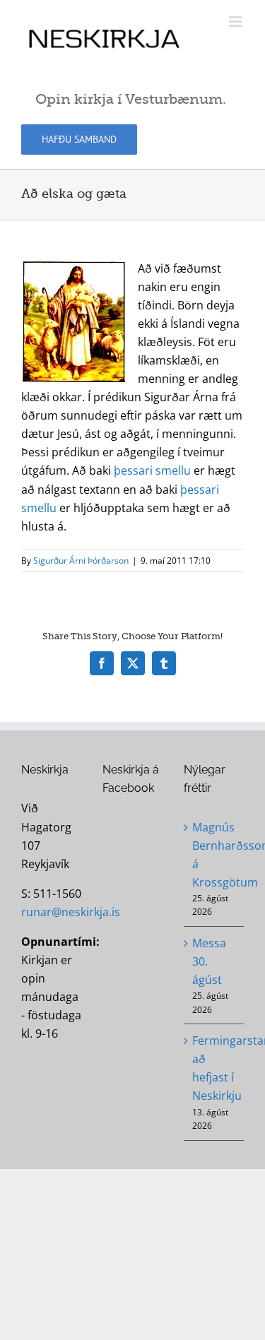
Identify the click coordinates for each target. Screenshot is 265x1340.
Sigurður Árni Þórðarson (81, 561)
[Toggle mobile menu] (236, 21)
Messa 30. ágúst (209, 961)
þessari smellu (152, 470)
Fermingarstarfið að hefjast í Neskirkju (214, 1068)
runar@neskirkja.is (70, 912)
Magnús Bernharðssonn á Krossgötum (214, 854)
